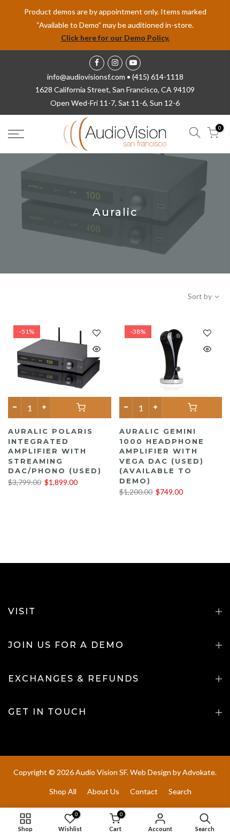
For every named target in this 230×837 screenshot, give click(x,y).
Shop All (62, 791)
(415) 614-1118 (157, 76)
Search (179, 791)
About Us (103, 791)
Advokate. (199, 772)
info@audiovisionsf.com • (89, 76)
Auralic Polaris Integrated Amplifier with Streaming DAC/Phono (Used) (55, 451)
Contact (144, 791)
